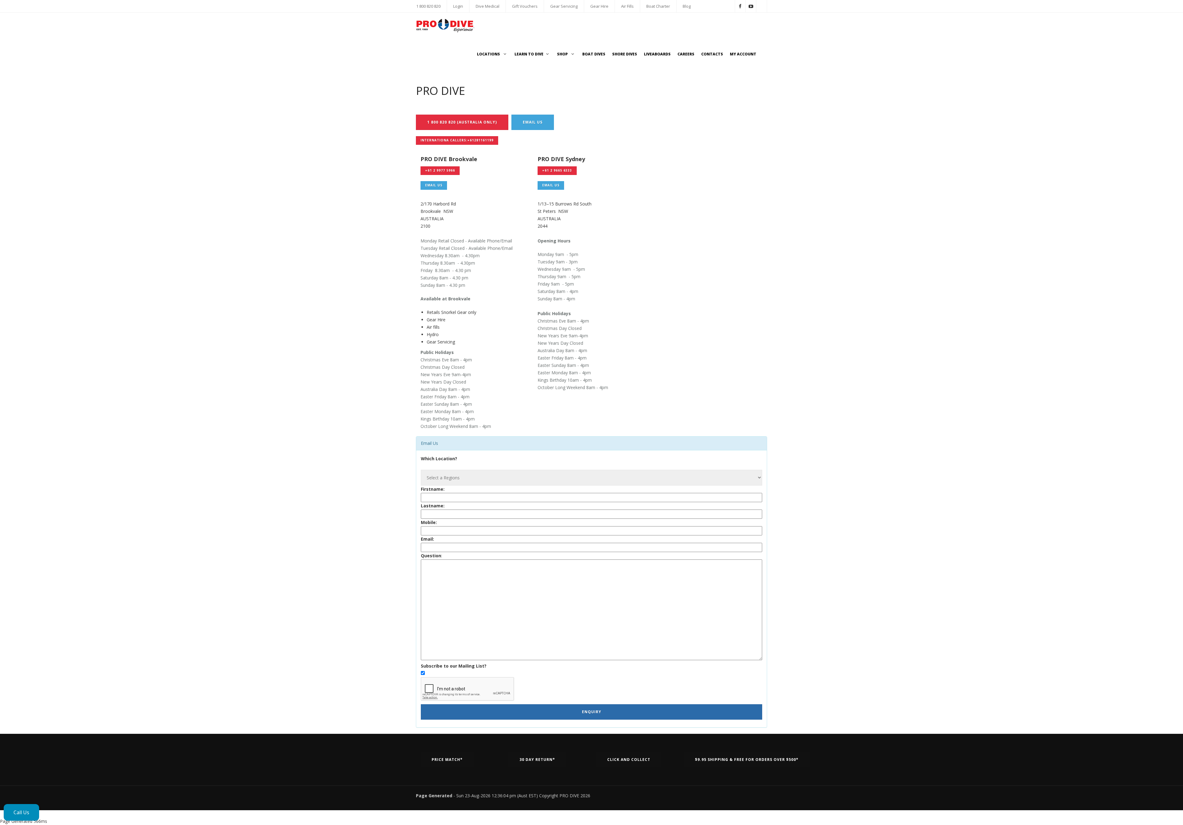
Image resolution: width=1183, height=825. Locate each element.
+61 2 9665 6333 (557, 170)
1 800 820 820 (428, 6)
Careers (685, 54)
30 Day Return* (537, 759)
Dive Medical (487, 6)
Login (458, 6)
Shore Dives (624, 54)
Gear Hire (599, 6)
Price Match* (447, 759)
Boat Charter (658, 6)
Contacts (712, 54)
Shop (563, 54)
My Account (743, 54)
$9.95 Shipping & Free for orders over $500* (747, 759)
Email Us (533, 122)
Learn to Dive (528, 54)
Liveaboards (657, 54)
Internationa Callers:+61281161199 (457, 140)
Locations (489, 54)
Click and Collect (628, 759)
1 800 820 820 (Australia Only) (462, 122)
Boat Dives (593, 54)
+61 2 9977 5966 (440, 170)
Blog (687, 6)
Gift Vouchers (525, 6)
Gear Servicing (564, 6)
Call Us (21, 812)
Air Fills (627, 6)
